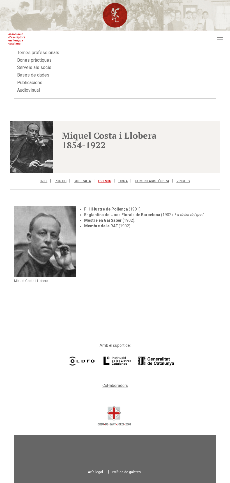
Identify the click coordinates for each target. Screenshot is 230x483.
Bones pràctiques (34, 60)
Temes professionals (38, 52)
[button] (31, 147)
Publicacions (29, 82)
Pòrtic (60, 181)
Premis (104, 181)
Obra (123, 181)
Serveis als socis (34, 67)
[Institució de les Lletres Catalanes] (132, 361)
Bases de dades (33, 75)
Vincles (183, 181)
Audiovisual (28, 90)
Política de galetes (126, 472)
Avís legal (95, 472)
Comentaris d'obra (152, 181)
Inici (43, 181)
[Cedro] (82, 361)
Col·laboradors (115, 385)
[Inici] (16, 39)
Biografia (82, 181)
